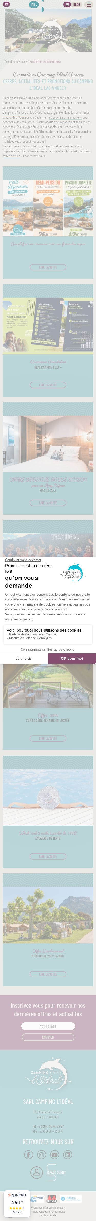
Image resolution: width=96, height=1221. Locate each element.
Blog (76, 4)
